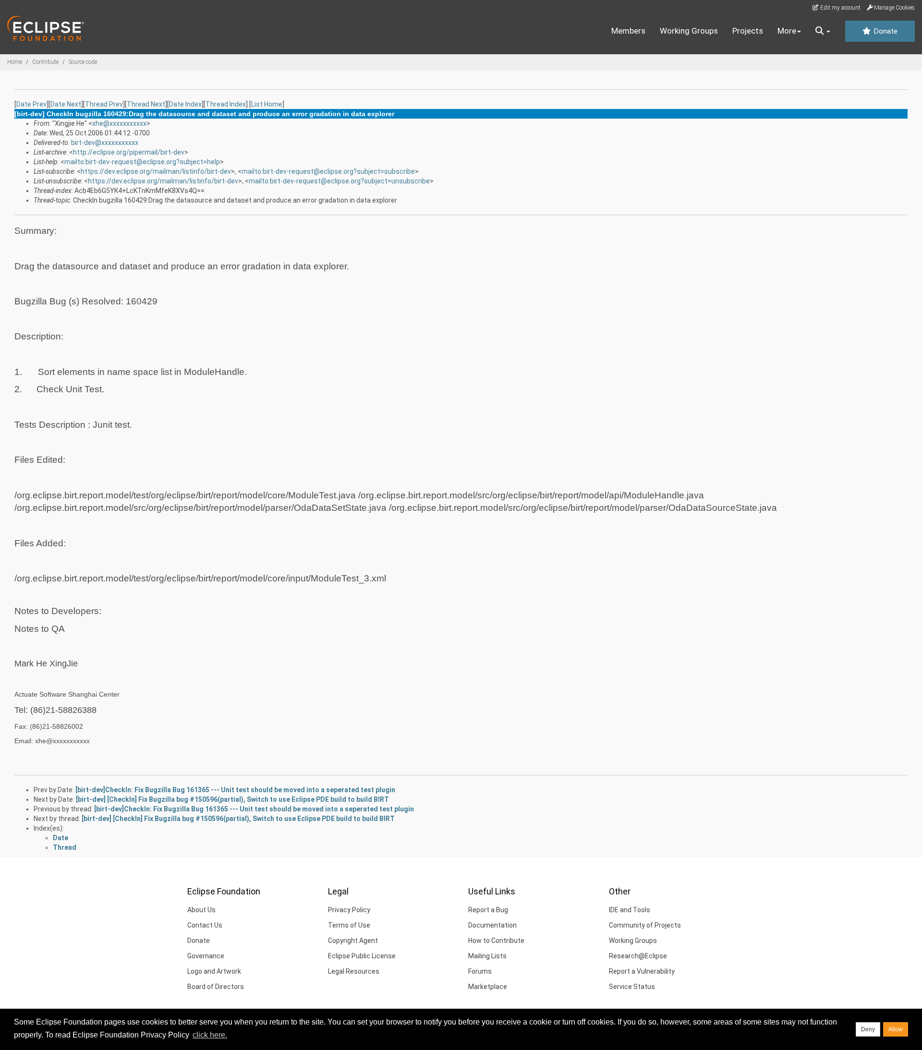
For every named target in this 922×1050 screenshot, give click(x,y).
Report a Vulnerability (642, 971)
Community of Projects (645, 925)
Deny (868, 1029)
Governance (205, 956)
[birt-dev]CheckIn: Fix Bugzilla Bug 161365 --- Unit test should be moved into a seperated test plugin (235, 790)
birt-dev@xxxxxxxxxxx (104, 142)
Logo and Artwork (214, 971)
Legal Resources (353, 971)
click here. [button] (210, 1035)
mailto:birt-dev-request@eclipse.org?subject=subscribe (328, 171)
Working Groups (689, 31)
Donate (885, 31)
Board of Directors (215, 986)
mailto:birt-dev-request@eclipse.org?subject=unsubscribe (339, 181)
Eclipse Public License (362, 956)
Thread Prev (104, 104)
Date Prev (31, 104)
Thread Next (146, 104)
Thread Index (226, 104)
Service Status (632, 986)
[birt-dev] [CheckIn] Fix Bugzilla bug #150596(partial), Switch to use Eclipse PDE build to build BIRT (232, 799)
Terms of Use (349, 925)
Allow (895, 1029)
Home (14, 62)
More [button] (786, 31)
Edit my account (840, 7)
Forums (480, 971)
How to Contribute (496, 940)
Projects (747, 31)
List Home (266, 104)
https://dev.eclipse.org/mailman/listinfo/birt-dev (156, 171)
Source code (83, 62)
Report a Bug (488, 910)
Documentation (492, 925)
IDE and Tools (629, 910)
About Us (201, 910)
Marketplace (487, 986)
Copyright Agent (353, 940)
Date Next (65, 104)
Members (628, 31)
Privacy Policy (349, 910)
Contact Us (204, 925)
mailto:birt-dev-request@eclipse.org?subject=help (142, 162)
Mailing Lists (487, 956)
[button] (822, 31)
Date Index (185, 104)
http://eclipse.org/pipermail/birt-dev (128, 152)
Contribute (45, 62)
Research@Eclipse (638, 956)
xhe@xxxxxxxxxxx (119, 123)
